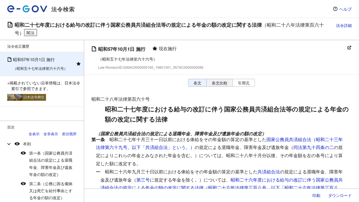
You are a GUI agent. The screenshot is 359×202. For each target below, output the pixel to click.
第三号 (143, 179)
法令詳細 (344, 25)
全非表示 (50, 133)
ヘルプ (345, 9)
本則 (27, 143)
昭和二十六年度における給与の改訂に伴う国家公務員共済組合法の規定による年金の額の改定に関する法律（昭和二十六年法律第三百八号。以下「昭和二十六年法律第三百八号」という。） (221, 187)
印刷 (316, 195)
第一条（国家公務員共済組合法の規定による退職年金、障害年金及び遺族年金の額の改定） (50, 163)
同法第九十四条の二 (313, 147)
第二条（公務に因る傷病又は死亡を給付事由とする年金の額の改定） (50, 190)
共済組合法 (268, 171)
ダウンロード (340, 195)
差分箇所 (69, 133)
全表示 (34, 133)
